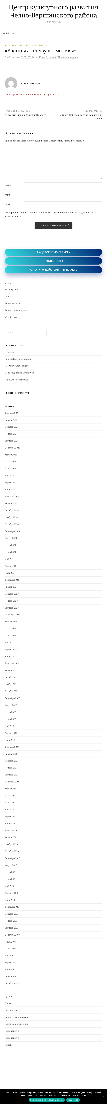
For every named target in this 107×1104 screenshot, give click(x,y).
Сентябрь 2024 (12, 531)
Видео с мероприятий (16, 1017)
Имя (8, 186)
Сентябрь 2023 (12, 614)
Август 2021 (10, 788)
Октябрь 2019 (11, 927)
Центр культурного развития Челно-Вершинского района (53, 11)
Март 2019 (10, 969)
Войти (8, 296)
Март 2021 (10, 823)
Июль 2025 (10, 461)
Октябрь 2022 (12, 691)
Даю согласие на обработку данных (47, 1100)
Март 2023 (10, 656)
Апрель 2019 (11, 962)
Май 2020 (9, 886)
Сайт (7, 205)
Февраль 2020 (12, 907)
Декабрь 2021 (11, 760)
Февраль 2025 (12, 496)
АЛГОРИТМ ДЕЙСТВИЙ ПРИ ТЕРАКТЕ (53, 269)
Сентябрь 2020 (12, 858)
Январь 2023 (11, 670)
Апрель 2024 (11, 566)
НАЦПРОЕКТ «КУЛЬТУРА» (53, 252)
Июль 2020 (10, 872)
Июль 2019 (10, 941)
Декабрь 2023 (12, 594)
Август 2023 (11, 621)
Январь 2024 (11, 587)
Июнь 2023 (10, 635)
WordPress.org (12, 317)
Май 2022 (9, 726)
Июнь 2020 (10, 879)
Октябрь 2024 (12, 524)
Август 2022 (11, 705)
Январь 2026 (11, 420)
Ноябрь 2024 (11, 517)
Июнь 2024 (10, 552)
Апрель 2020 (11, 893)
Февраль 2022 (12, 747)
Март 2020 (10, 900)
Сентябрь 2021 (12, 781)
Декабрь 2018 (11, 983)
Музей (8, 1045)
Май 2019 (9, 955)
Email (9, 195)
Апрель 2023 (11, 649)
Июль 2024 (10, 545)
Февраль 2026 (12, 413)
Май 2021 (9, 809)
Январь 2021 (11, 837)
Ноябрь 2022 (11, 684)
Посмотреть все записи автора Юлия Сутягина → (32, 94)
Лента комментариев (16, 310)
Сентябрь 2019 (12, 934)
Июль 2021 (10, 795)
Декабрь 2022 (12, 677)
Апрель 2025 (11, 482)
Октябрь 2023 (12, 607)
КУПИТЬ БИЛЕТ (53, 261)
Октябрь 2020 (12, 851)
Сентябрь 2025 (12, 447)
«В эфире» (10, 352)
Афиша (8, 1003)
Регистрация (11, 289)
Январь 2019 (11, 976)
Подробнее (73, 1100)
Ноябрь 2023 (11, 600)
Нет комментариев (68, 57)
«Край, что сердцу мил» (17, 379)
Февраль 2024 (12, 580)
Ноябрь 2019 (11, 920)
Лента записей (12, 303)
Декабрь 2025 (12, 426)
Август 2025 (11, 454)
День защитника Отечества (19, 372)
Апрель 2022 (11, 733)
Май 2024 (9, 559)
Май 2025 (9, 475)
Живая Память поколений (18, 359)
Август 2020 (11, 865)
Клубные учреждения (17, 45)
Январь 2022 (11, 754)
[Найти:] (101, 33)
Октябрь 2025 (12, 440)
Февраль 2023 (12, 663)
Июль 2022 (10, 712)
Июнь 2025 (10, 468)
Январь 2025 (11, 503)
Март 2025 (10, 489)
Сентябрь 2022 (12, 698)
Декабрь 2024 (12, 510)
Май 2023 (9, 642)
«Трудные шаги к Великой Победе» (25, 114)
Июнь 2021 (10, 802)
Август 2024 (11, 538)
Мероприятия (40, 45)
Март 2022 (10, 740)
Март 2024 (10, 573)
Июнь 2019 (10, 948)
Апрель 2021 (11, 816)
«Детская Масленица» (16, 365)
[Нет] (103, 1096)
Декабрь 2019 (11, 914)
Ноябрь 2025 (11, 433)
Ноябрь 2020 (11, 844)
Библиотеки (11, 1010)
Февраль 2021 (12, 830)
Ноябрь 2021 (11, 767)
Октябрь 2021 (11, 774)
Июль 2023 (10, 628)
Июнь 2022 (10, 719)
